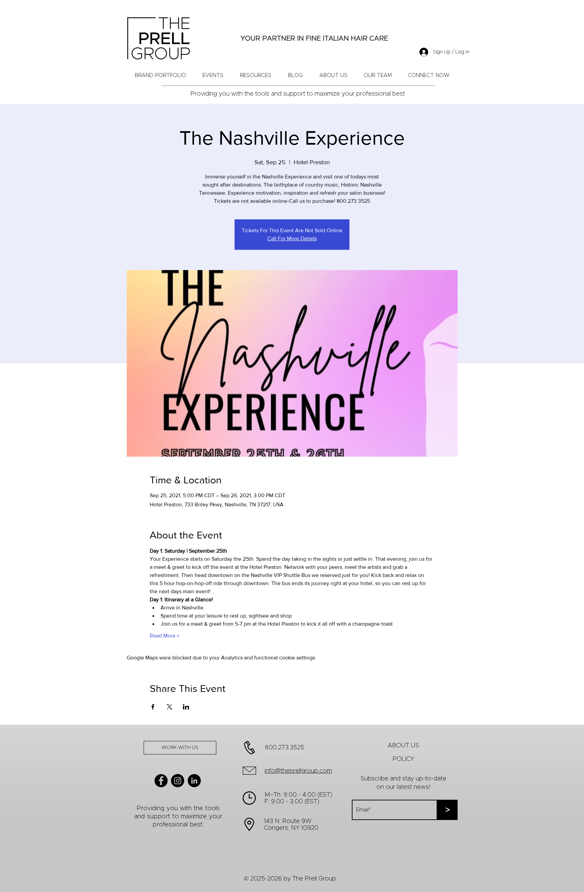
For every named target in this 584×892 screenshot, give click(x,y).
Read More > (164, 635)
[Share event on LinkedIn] (186, 706)
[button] (378, 75)
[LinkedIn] (194, 780)
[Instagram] (177, 780)
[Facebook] (161, 780)
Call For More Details (292, 238)
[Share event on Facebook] (153, 706)
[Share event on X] (169, 706)
